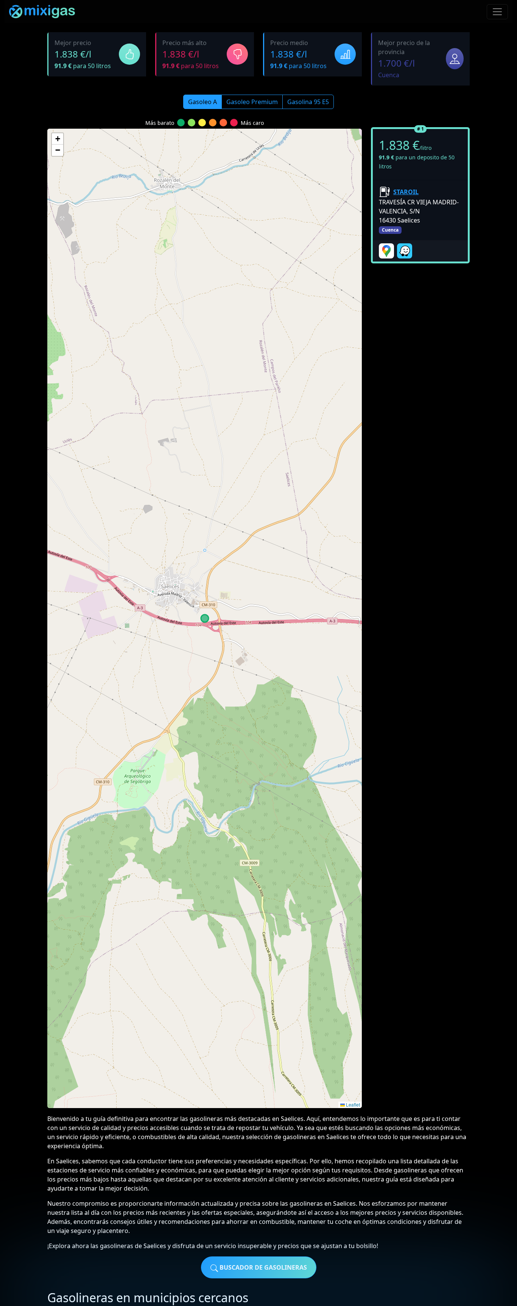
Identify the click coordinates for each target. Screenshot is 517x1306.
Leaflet (352, 1104)
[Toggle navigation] (497, 11)
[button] (57, 139)
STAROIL (406, 192)
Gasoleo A (202, 102)
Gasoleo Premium (252, 102)
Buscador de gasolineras (262, 1267)
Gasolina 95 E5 (308, 102)
